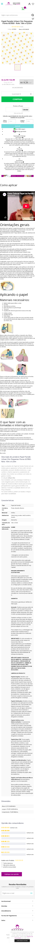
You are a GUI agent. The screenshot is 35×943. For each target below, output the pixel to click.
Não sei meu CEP (18, 113)
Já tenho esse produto (9, 867)
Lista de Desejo (33, 18)
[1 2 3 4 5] (19, 860)
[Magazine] (17, 929)
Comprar (17, 99)
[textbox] (17, 15)
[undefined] (17, 48)
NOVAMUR (26, 29)
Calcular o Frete (14, 106)
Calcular (17, 126)
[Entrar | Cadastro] (29, 4)
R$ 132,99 (10, 80)
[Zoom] (17, 67)
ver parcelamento (17, 87)
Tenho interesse (8, 863)
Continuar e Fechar (22, 940)
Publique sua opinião (12, 874)
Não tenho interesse (9, 865)
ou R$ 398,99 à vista (8, 84)
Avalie (21, 27)
